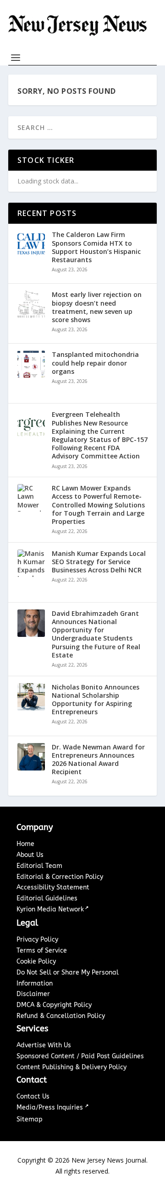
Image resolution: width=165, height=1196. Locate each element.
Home (25, 844)
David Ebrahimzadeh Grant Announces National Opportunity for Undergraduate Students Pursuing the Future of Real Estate (96, 634)
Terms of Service (41, 950)
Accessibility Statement (52, 887)
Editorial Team (39, 866)
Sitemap (29, 1119)
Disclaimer (33, 994)
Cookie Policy (36, 961)
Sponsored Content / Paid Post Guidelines (80, 1056)
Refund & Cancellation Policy (60, 1016)
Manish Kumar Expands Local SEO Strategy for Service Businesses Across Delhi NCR (99, 562)
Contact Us (33, 1096)
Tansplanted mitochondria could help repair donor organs (95, 362)
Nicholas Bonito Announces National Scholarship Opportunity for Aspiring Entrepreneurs (95, 700)
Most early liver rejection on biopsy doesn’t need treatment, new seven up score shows (97, 307)
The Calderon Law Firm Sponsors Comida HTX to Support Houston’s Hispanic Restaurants (96, 247)
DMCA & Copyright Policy (54, 1005)
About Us (30, 855)
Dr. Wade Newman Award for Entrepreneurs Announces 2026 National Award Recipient (98, 759)
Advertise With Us (43, 1045)
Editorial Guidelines (46, 898)
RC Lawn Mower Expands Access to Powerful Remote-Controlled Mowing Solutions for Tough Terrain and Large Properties (98, 505)
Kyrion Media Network (50, 909)
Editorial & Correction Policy (59, 877)
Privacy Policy (37, 939)
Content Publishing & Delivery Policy (71, 1067)
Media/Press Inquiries (50, 1107)
